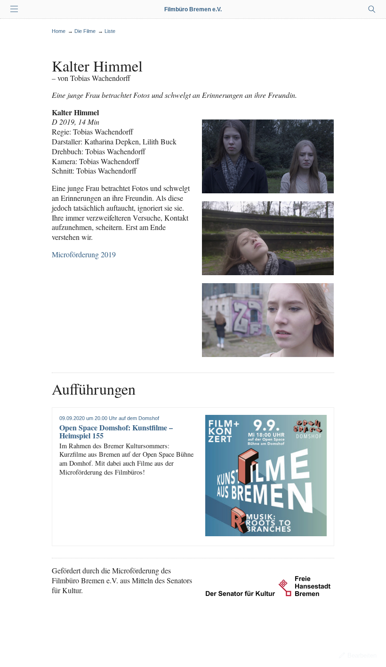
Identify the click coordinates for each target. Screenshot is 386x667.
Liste (110, 31)
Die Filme (85, 31)
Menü (14, 9)
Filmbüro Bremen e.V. (193, 9)
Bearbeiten (362, 655)
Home (58, 31)
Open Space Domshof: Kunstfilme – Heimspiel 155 (116, 431)
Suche (372, 9)
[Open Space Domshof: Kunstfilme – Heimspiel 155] (266, 475)
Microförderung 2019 (84, 254)
